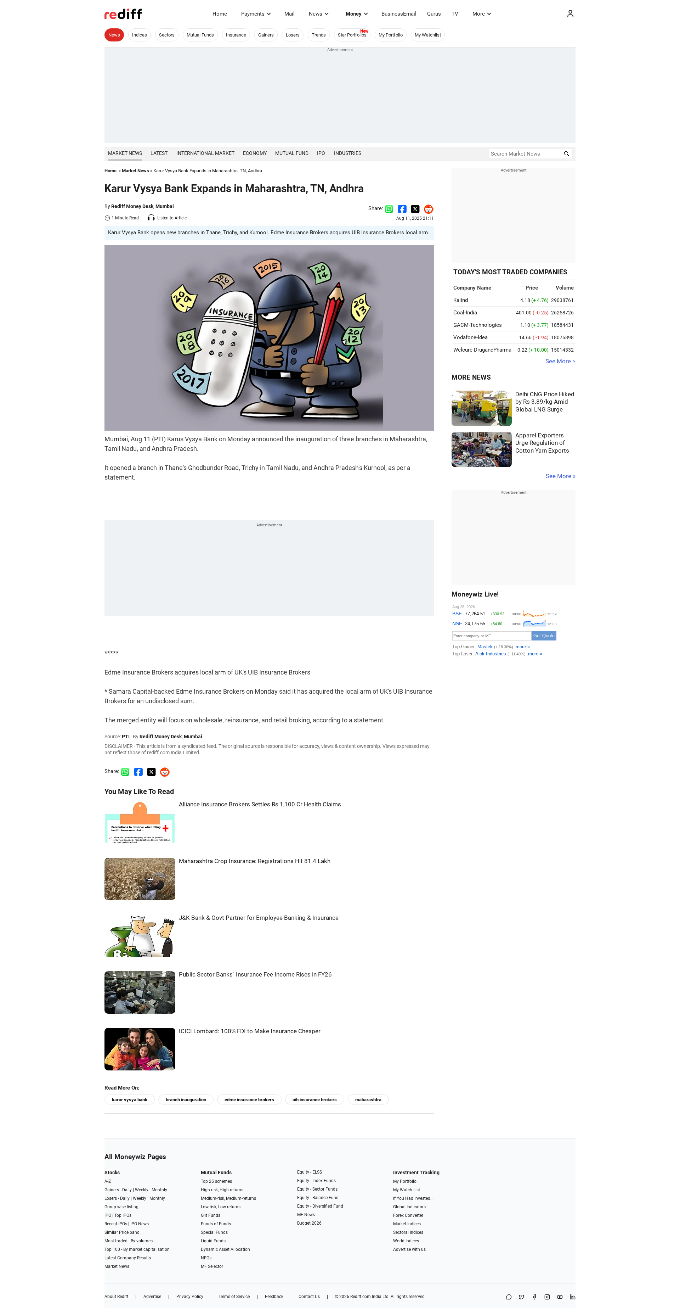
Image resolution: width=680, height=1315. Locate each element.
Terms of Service (234, 1296)
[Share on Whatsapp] (389, 208)
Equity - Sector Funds (317, 1189)
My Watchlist (428, 35)
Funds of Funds (216, 1223)
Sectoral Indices (408, 1232)
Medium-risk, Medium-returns (228, 1198)
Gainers (266, 35)
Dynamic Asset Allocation (225, 1249)
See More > (560, 361)
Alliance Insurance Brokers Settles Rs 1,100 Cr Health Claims (260, 804)
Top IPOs (122, 1215)
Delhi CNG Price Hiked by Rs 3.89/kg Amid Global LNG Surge (544, 402)
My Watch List (406, 1189)
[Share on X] (522, 1297)
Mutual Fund (291, 153)
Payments (253, 14)
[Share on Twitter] (415, 208)
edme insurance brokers (249, 1099)
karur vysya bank (129, 1099)
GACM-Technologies (477, 325)
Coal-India (465, 312)
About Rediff (116, 1296)
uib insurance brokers (315, 1099)
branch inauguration (186, 1099)
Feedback (274, 1296)
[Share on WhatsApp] (509, 1297)
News (315, 14)
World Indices (406, 1240)
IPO (321, 153)
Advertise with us (409, 1249)
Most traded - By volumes (128, 1240)
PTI (126, 736)
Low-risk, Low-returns (220, 1206)
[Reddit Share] (427, 208)
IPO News (139, 1223)
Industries (347, 153)
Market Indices (407, 1223)
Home (219, 14)
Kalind (460, 300)
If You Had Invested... (413, 1198)
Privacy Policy (189, 1296)
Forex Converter (408, 1215)
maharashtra (368, 1099)
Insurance (236, 35)
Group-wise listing (121, 1206)
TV (455, 14)
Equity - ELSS (309, 1172)
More (478, 14)
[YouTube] (560, 1297)
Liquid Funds (213, 1240)
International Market (205, 153)
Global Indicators (409, 1206)
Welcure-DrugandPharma (482, 350)
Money (354, 14)
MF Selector (212, 1266)
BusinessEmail (398, 14)
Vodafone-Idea (470, 337)
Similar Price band (122, 1232)
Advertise (152, 1296)
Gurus (434, 14)
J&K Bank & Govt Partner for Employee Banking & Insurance (259, 917)
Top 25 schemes (216, 1181)
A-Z (107, 1181)
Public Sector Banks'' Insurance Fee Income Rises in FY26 (255, 974)
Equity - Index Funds (316, 1180)
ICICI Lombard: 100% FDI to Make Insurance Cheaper (250, 1031)
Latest (159, 153)
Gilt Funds (210, 1215)
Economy (255, 153)
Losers (293, 35)
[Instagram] (547, 1297)
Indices (139, 35)
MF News (306, 1214)
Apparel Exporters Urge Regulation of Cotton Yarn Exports (542, 443)
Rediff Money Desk (132, 206)
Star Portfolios (352, 35)
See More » (561, 476)
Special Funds (214, 1232)
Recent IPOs (115, 1223)
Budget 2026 (309, 1223)
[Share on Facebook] (402, 208)
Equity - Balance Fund (318, 1197)
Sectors (167, 35)
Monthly (159, 1189)
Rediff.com (360, 1296)
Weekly (141, 1189)
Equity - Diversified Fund (320, 1206)
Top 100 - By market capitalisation (137, 1249)
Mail (289, 14)
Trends (319, 35)
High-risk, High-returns (222, 1189)
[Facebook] (534, 1297)
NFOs (206, 1257)
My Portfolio (391, 35)
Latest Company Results (127, 1257)
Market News (125, 153)
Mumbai (164, 206)
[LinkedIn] (573, 1297)
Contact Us (309, 1296)
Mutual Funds (200, 35)
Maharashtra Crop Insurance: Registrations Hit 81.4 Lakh (254, 861)
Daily (127, 1189)
